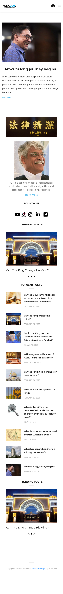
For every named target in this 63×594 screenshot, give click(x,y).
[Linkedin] (37, 214)
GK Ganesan (13, 59)
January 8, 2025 (31, 345)
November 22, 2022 (32, 457)
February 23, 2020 (32, 380)
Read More (6, 97)
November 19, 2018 (32, 362)
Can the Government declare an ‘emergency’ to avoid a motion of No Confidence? (40, 298)
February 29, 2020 (32, 324)
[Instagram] (30, 214)
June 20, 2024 (30, 439)
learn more (31, 194)
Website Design (38, 568)
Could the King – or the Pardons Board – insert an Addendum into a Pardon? (38, 336)
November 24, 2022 (49, 59)
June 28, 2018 (30, 422)
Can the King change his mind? (27, 270)
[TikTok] (24, 214)
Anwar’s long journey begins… (31, 69)
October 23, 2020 (32, 306)
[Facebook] (45, 214)
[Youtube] (17, 214)
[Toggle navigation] (59, 6)
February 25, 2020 (32, 398)
